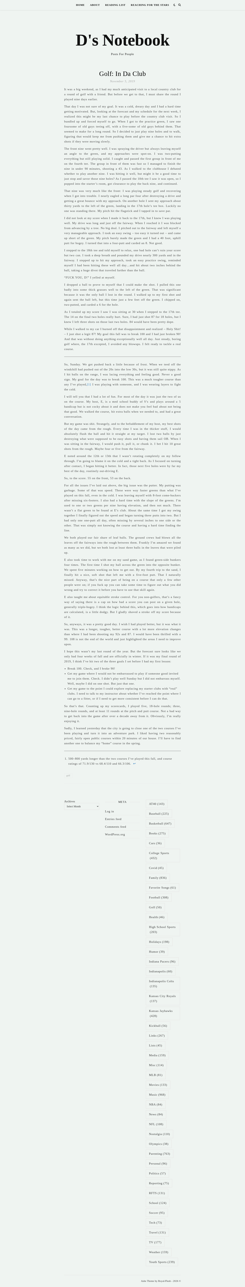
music (157, 1094)
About (95, 5)
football (158, 897)
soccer (157, 1212)
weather (158, 1252)
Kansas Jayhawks (161, 1013)
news (156, 1114)
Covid (156, 868)
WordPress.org (115, 834)
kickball (158, 1025)
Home (80, 5)
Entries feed (113, 819)
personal (158, 1163)
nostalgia (159, 1134)
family (158, 877)
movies (158, 1084)
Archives (69, 801)
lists (155, 1045)
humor (157, 951)
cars (155, 843)
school (157, 1203)
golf (68, 775)
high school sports (162, 929)
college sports (159, 855)
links (157, 1035)
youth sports (162, 1262)
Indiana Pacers (162, 961)
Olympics (158, 1144)
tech (155, 1222)
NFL (156, 1124)
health (156, 917)
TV (155, 1242)
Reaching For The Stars (150, 5)
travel (157, 1232)
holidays (159, 941)
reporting (159, 1183)
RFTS (157, 1193)
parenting (159, 1153)
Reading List (115, 5)
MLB (155, 1075)
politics (157, 1173)
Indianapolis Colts (161, 984)
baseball (159, 813)
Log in (109, 811)
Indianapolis (160, 971)
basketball (160, 823)
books (157, 833)
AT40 (156, 804)
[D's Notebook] (122, 35)
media (157, 1055)
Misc (156, 1065)
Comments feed (115, 826)
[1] (89, 384)
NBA (155, 1104)
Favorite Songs (162, 887)
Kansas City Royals (162, 998)
